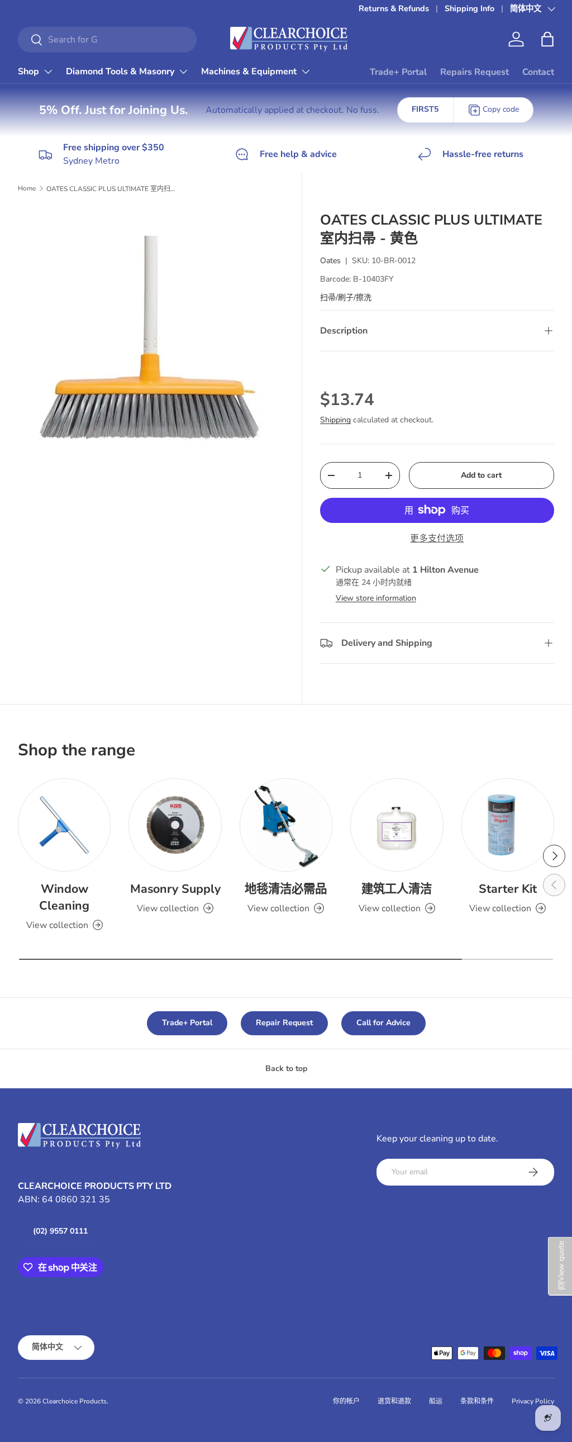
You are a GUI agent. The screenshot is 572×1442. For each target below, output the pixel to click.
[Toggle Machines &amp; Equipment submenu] (305, 71)
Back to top (286, 1068)
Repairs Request (474, 72)
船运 (435, 1401)
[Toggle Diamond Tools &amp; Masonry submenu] (183, 71)
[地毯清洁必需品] (286, 824)
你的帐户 (346, 1401)
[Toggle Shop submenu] (48, 71)
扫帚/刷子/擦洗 (345, 297)
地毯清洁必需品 (286, 889)
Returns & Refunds (394, 8)
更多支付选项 (437, 538)
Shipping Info (469, 8)
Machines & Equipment (249, 71)
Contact (538, 72)
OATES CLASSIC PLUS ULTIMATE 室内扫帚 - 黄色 (113, 188)
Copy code (501, 109)
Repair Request (284, 1022)
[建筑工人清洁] (396, 824)
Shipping (335, 420)
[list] (154, 341)
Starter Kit (508, 889)
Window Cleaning (64, 897)
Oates (330, 260)
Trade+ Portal (398, 72)
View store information (376, 598)
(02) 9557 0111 (60, 1231)
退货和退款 (394, 1401)
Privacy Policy (533, 1401)
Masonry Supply (175, 889)
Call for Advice (383, 1022)
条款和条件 (477, 1401)
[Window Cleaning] (64, 824)
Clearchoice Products (74, 1401)
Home (27, 188)
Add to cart (481, 475)
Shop (28, 71)
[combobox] (107, 40)
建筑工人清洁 (396, 889)
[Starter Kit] (508, 824)
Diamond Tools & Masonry (120, 71)
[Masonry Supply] (175, 824)
